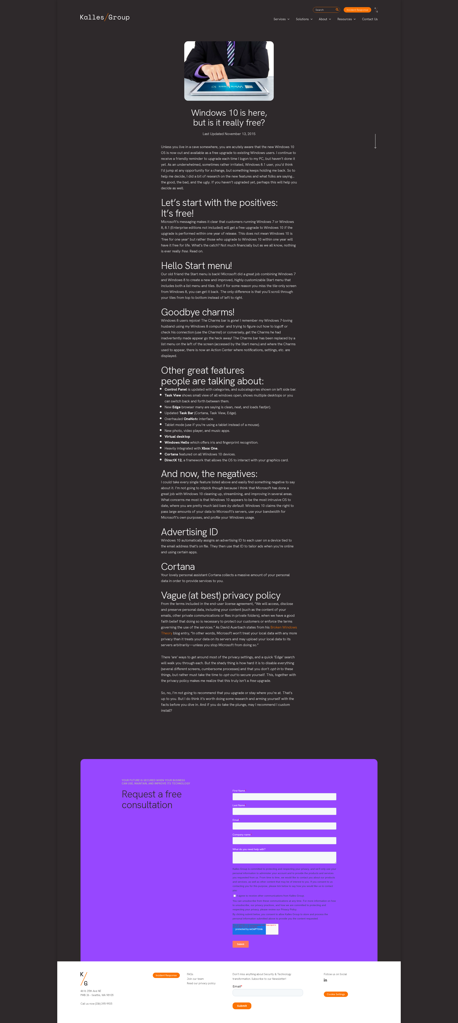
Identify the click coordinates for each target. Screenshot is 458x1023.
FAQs (190, 974)
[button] (357, 10)
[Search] (337, 10)
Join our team (195, 979)
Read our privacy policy (201, 983)
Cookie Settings (336, 994)
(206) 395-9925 (103, 1003)
